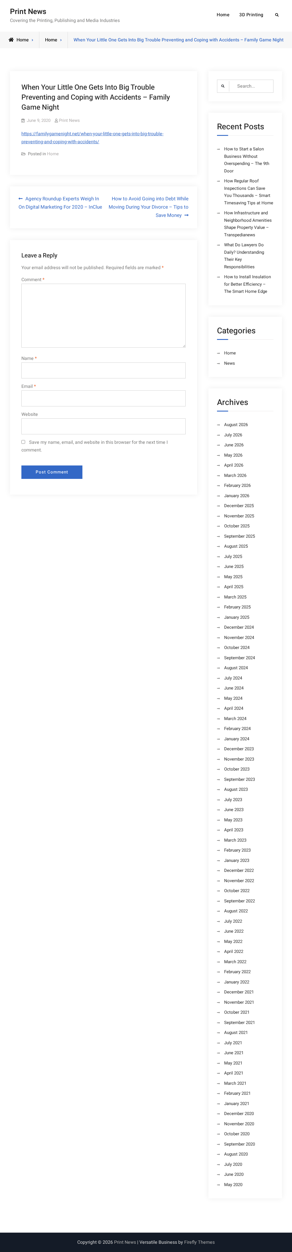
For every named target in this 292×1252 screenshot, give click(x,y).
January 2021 (236, 1103)
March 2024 (235, 718)
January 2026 (236, 496)
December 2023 (239, 749)
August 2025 (236, 546)
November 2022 (239, 881)
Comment (32, 279)
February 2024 (237, 728)
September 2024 (239, 658)
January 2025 (236, 617)
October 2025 (237, 526)
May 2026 (233, 455)
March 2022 (235, 962)
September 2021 (239, 1022)
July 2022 (233, 921)
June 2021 (234, 1053)
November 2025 (239, 516)
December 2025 (239, 506)
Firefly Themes (199, 1242)
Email (28, 386)
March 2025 (235, 597)
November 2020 (239, 1124)
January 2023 (236, 860)
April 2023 (233, 830)
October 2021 (237, 1012)
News (229, 363)
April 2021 (233, 1073)
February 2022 (237, 972)
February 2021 (237, 1093)
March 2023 (235, 840)
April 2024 (233, 708)
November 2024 (239, 637)
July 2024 (233, 678)
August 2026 (236, 425)
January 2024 (236, 739)
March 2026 (235, 475)
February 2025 (237, 607)
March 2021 (235, 1083)
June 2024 (234, 688)
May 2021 (233, 1063)
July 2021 (233, 1043)
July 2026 (233, 435)
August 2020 (236, 1154)
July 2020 (233, 1164)
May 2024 (233, 698)
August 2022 (236, 911)
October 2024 (237, 647)
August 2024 (236, 668)
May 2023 (233, 820)
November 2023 (239, 759)
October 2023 (237, 769)
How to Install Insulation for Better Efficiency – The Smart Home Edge (247, 284)
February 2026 (237, 485)
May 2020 (233, 1185)
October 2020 (237, 1134)
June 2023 (234, 810)
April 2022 (233, 951)
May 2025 (233, 577)
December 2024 (239, 627)
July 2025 (233, 556)
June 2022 (234, 931)
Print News (28, 11)
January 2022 (236, 982)
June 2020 (234, 1174)
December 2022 (239, 870)
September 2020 (239, 1144)
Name (29, 358)
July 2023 (233, 800)
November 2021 (239, 1002)
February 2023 (237, 850)
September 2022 (239, 901)
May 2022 (233, 941)
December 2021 (239, 992)
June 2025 (234, 566)
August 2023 (236, 789)
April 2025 (233, 587)
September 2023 (239, 779)
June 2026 (234, 445)
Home (223, 14)
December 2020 (239, 1113)
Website (29, 414)
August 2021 (236, 1032)
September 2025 (239, 536)
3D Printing (251, 14)
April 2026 (233, 465)
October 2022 (237, 891)
